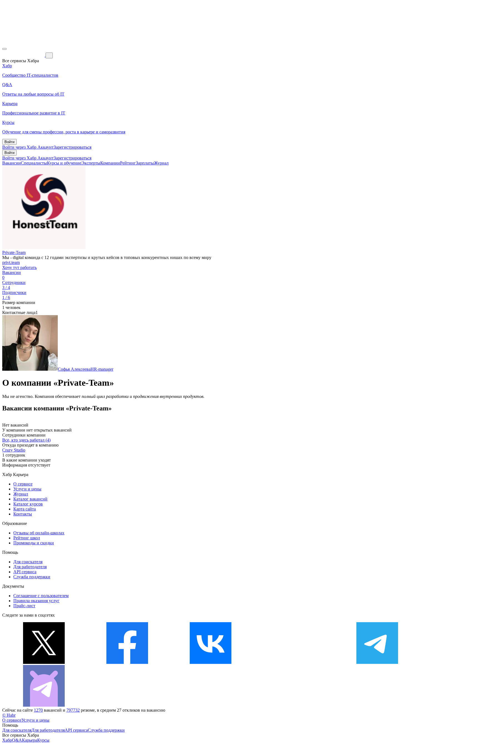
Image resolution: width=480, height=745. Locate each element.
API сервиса (24, 571)
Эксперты (90, 163)
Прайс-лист (24, 605)
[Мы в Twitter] (44, 662)
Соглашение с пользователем (41, 595)
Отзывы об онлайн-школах (38, 532)
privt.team (11, 262)
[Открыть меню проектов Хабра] (4, 49)
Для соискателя (27, 561)
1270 (38, 710)
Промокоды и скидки (33, 542)
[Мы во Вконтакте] (210, 662)
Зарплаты (145, 163)
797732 (73, 710)
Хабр (7, 740)
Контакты (22, 514)
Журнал (161, 163)
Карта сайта (24, 509)
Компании (110, 163)
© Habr (9, 715)
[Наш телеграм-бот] (44, 705)
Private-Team (14, 252)
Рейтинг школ (26, 537)
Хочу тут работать (19, 267)
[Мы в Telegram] (377, 662)
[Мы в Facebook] (127, 662)
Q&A (17, 740)
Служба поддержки (31, 576)
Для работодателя (30, 566)
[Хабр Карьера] (24, 55)
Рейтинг (128, 163)
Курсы (43, 740)
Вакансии (11, 163)
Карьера (29, 740)
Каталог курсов (28, 504)
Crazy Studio (13, 450)
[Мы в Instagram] (294, 662)
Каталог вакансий (30, 499)
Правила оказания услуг (36, 600)
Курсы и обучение (64, 163)
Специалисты (34, 163)
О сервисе (22, 484)
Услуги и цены (27, 489)
